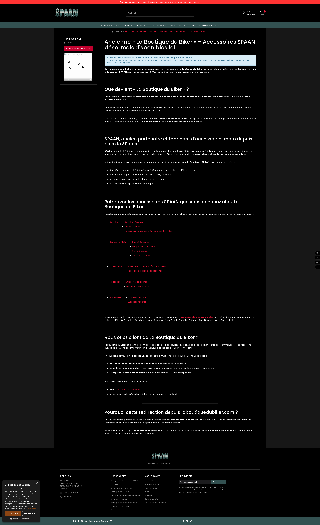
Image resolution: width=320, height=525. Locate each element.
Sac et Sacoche (140, 242)
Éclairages (115, 281)
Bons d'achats (151, 499)
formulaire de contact (128, 389)
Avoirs (148, 492)
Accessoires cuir (137, 301)
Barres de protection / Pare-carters (147, 266)
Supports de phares (136, 281)
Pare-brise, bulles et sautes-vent (146, 271)
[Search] (190, 13)
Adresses (149, 495)
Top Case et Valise (142, 255)
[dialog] (21, 501)
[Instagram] (190, 521)
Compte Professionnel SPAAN (125, 481)
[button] (21, 519)
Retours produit (152, 484)
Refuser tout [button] (30, 513)
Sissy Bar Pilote (133, 226)
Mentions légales (119, 499)
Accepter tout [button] (13, 513)
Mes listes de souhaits (155, 503)
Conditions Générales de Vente (125, 495)
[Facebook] (183, 521)
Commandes (151, 488)
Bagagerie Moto (118, 242)
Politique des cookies (121, 506)
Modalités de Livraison (121, 488)
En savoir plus (31, 509)
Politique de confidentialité (124, 503)
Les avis (114, 484)
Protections (116, 266)
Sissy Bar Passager (134, 222)
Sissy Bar (114, 222)
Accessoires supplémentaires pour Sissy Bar (148, 231)
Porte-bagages (140, 251)
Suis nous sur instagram (79, 48)
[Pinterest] (187, 521)
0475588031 (69, 497)
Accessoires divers (138, 297)
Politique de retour (120, 492)
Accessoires (116, 297)
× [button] (37, 483)
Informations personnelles (157, 481)
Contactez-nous (118, 510)
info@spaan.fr (70, 492)
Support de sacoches (143, 246)
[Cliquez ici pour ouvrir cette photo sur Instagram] (73, 79)
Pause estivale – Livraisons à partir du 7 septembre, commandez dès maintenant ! (161, 2)
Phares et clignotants (138, 286)
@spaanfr (69, 42)
